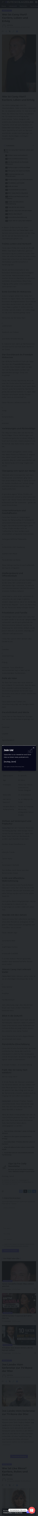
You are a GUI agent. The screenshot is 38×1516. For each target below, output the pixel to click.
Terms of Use (18, 1512)
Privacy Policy (7, 1512)
